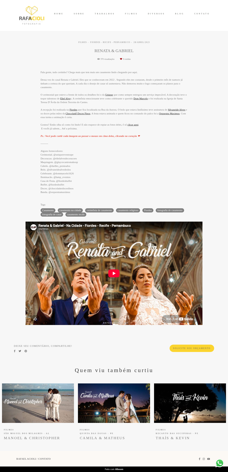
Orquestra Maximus (169, 113)
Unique (109, 95)
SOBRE (79, 14)
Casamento (48, 210)
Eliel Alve (65, 98)
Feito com (114, 469)
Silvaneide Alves (176, 110)
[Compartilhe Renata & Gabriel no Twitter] (20, 351)
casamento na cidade (70, 210)
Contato (44, 459)
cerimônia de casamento (99, 210)
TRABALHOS (105, 14)
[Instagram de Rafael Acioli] (204, 459)
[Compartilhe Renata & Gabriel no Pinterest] (26, 351)
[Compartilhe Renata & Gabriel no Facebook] (14, 351)
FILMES (131, 14)
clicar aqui (133, 125)
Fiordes (73, 110)
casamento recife (76, 214)
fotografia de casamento (169, 210)
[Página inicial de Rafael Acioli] (32, 15)
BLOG (179, 14)
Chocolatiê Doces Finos (78, 113)
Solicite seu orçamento (192, 348)
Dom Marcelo (141, 98)
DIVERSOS (156, 14)
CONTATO (202, 14)
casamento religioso (128, 210)
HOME (59, 14)
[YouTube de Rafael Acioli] (208, 459)
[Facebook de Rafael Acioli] (199, 459)
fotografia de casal (51, 214)
